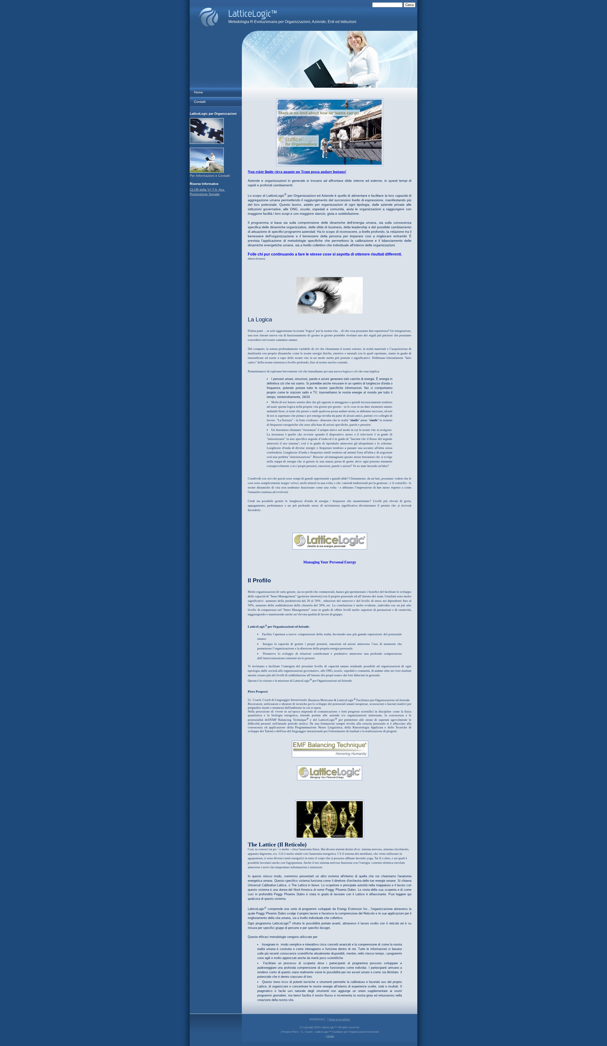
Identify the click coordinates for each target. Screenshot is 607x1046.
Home (198, 92)
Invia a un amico (339, 1019)
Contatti (200, 102)
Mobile (330, 1036)
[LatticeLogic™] (208, 17)
